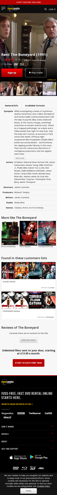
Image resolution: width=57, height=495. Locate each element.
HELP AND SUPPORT (9, 448)
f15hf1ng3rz (50, 317)
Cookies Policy (43, 486)
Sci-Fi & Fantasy (36, 208)
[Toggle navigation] (4, 8)
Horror (25, 208)
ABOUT (4, 441)
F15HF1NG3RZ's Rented (11, 311)
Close (28, 491)
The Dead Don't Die (45, 246)
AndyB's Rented (9, 282)
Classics (18, 208)
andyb (52, 288)
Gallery (50, 80)
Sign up (12, 72)
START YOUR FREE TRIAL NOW (28, 2)
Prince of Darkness (8, 246)
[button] (45, 9)
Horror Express (25, 246)
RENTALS (5, 433)
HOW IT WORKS (7, 426)
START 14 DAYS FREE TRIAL (28, 362)
